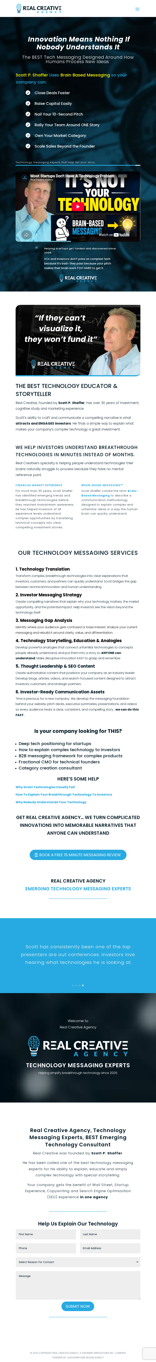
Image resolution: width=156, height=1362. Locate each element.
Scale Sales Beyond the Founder (65, 146)
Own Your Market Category (60, 135)
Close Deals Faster (52, 93)
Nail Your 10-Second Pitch (59, 114)
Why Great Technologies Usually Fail (45, 787)
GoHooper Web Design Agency (85, 1357)
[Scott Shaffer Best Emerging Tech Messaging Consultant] (78, 375)
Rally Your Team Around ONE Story (67, 125)
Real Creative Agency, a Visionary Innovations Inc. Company (89, 1353)
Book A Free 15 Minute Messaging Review (80, 855)
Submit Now (78, 1306)
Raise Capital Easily (53, 103)
